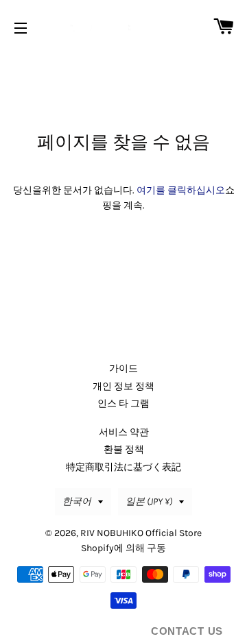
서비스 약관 (124, 432)
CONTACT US (187, 631)
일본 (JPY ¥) (149, 501)
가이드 (123, 368)
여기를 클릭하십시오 (181, 190)
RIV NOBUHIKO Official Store (141, 533)
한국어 (76, 501)
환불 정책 (124, 449)
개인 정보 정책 (123, 386)
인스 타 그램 (123, 403)
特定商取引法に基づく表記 (123, 467)
